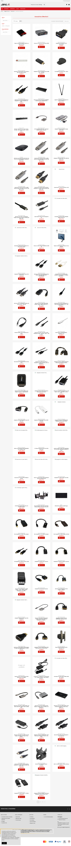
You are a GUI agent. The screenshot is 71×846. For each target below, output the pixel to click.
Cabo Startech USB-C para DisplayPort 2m (41, 217)
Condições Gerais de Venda (6, 816)
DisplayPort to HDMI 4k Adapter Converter (61, 561)
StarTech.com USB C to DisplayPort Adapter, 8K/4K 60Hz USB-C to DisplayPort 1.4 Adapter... (41, 619)
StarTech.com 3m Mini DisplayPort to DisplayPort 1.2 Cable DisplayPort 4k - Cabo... (21, 100)
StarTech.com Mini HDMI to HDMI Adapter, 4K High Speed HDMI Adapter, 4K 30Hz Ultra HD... (21, 648)
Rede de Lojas (18, 818)
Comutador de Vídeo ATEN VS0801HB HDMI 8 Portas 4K (61, 217)
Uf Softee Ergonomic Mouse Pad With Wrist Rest (41, 449)
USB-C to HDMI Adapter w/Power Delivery (61, 764)
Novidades (32, 820)
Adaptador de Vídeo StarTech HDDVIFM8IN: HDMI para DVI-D (61, 618)
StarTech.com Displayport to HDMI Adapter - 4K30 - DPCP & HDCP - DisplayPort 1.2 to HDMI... (21, 589)
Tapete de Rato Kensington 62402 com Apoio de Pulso (21, 44)
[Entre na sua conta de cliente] (66, 4)
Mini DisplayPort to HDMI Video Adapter (21, 534)
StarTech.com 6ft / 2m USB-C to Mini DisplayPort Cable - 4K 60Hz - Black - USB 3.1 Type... (41, 333)
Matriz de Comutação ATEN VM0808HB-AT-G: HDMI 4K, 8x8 (21, 449)
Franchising (18, 820)
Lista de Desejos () (67, 0)
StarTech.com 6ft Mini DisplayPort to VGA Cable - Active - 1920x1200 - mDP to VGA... (61, 391)
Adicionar (22, 47)
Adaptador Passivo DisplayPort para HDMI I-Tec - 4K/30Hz (41, 72)
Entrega (3, 821)
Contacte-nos (4, 822)
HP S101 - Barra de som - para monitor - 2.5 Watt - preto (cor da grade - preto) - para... (21, 130)
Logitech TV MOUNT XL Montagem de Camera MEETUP (61, 100)
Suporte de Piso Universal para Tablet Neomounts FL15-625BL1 (21, 677)
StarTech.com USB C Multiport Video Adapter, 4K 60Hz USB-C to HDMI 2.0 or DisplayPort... (41, 706)
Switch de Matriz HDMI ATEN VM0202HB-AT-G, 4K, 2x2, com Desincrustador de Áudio (61, 449)
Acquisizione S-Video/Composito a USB (61, 187)
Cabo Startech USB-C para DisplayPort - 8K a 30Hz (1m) (61, 735)
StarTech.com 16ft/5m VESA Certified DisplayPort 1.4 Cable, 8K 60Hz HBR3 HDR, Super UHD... (21, 765)
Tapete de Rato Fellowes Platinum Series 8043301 (61, 246)
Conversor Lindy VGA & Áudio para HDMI (41, 43)
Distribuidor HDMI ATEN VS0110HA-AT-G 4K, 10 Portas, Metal (21, 246)
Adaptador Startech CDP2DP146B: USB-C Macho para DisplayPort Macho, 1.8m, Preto (41, 735)
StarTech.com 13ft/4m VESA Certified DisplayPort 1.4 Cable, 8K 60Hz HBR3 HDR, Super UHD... (41, 188)
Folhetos (31, 816)
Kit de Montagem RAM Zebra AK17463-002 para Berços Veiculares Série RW (41, 506)
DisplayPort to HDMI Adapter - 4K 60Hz (21, 793)
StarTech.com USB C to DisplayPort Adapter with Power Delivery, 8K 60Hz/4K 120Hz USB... (21, 217)
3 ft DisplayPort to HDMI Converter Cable (21, 561)
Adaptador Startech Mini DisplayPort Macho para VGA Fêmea (41, 391)
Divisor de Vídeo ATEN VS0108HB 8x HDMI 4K (41, 246)
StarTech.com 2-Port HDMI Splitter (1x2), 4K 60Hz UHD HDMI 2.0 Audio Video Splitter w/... (61, 706)
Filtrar (16, 21)
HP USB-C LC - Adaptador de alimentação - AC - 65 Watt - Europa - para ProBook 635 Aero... (41, 677)
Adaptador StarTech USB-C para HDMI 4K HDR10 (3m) (61, 159)
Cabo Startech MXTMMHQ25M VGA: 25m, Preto (21, 362)
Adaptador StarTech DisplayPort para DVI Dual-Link (21, 421)
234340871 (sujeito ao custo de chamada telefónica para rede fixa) (63, 824)
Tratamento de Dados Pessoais (5, 819)
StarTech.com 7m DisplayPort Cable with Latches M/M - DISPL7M (21, 304)
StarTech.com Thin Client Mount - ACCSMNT (41, 764)
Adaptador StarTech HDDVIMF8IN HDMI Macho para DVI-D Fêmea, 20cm (41, 648)
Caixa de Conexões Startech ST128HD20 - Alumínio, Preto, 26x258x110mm (41, 100)
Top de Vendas (33, 821)
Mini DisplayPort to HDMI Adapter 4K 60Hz (61, 534)
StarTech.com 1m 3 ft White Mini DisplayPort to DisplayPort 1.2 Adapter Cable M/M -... (61, 275)
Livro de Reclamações (48, 816)
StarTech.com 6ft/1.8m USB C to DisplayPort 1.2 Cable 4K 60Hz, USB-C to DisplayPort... (41, 362)
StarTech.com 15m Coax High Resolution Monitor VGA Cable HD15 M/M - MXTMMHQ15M (41, 275)
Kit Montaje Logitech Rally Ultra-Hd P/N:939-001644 (21, 506)
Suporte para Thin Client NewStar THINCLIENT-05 (61, 648)
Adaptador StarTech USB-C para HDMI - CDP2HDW (41, 421)
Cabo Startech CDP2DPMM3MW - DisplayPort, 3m (61, 333)
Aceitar (4, 843)
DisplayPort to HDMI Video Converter (41, 561)
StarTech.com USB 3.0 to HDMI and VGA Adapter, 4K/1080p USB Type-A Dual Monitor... (21, 735)
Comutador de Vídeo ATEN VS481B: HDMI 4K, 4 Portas (61, 677)
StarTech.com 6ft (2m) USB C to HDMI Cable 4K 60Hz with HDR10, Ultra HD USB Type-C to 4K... (41, 159)
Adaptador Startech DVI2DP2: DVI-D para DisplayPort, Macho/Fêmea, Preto (41, 794)
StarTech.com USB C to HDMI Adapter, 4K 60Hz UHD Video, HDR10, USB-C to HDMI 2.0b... (21, 706)
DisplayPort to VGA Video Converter (41, 588)
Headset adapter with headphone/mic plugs (22, 333)
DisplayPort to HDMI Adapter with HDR (61, 477)
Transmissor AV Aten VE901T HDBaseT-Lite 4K (21, 478)
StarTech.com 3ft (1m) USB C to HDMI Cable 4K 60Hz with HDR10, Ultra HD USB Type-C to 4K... (21, 188)
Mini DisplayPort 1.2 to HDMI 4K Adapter (41, 534)
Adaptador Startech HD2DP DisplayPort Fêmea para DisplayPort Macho (61, 362)
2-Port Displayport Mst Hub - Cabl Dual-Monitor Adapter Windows (41, 129)
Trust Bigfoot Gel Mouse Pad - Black (61, 71)
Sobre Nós (18, 816)
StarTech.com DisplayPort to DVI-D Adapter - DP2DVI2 (61, 589)
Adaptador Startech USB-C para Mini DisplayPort (21, 618)
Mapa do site (32, 823)
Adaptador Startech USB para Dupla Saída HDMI (61, 129)
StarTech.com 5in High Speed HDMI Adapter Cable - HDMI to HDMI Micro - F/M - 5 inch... (41, 304)
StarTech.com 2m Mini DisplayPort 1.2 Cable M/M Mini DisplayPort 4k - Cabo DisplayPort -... (61, 304)
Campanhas (32, 818)
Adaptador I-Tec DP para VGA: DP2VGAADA (61, 44)
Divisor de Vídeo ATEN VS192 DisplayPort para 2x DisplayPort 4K (41, 478)
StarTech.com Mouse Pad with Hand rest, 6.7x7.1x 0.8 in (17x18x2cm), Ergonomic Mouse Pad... (21, 159)
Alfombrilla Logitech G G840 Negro (61, 505)
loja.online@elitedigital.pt (64, 827)
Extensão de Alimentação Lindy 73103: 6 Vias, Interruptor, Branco (21, 72)
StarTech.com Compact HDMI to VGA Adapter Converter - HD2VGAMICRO (21, 391)
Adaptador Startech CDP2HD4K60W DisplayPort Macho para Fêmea (61, 421)
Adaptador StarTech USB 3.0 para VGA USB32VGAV (21, 275)
